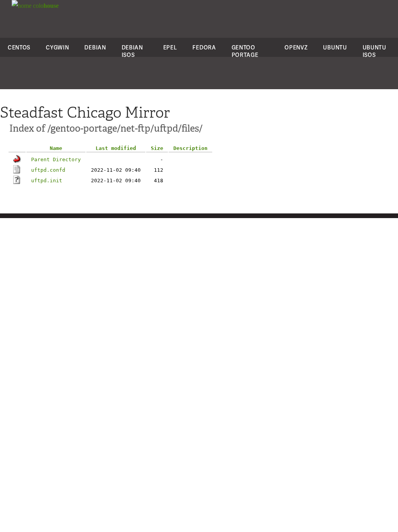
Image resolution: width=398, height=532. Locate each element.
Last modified (116, 148)
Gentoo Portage (245, 51)
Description (190, 148)
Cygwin (57, 47)
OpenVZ (296, 47)
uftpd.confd (48, 170)
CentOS (19, 47)
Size (157, 148)
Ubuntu (335, 47)
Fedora (204, 47)
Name (56, 148)
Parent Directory (56, 159)
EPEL (170, 47)
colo (45, 5)
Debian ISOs (132, 51)
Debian (95, 47)
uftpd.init (46, 180)
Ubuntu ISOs (374, 51)
